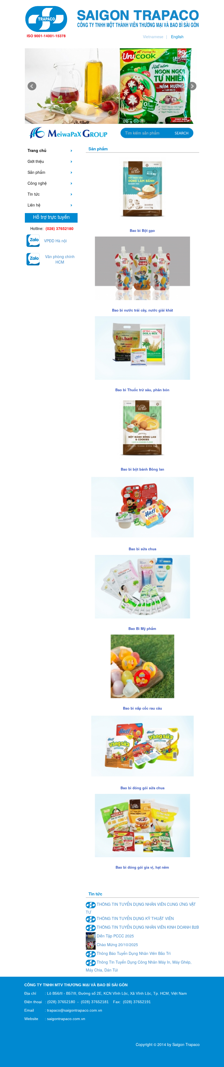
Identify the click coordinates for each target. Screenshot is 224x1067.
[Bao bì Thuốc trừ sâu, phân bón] (142, 347)
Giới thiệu (36, 161)
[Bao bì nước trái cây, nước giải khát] (142, 267)
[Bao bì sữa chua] (142, 506)
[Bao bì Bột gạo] (142, 188)
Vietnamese (153, 36)
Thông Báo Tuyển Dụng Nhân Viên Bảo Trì (133, 953)
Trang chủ (37, 150)
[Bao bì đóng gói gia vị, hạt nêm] (142, 825)
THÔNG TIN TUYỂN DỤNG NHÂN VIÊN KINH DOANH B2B (147, 927)
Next (192, 86)
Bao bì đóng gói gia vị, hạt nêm (142, 867)
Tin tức (34, 194)
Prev (32, 86)
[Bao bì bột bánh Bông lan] (142, 427)
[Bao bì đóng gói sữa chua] (142, 745)
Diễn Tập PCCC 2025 (115, 936)
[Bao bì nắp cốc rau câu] (142, 665)
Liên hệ (34, 205)
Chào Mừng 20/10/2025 (117, 944)
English (177, 36)
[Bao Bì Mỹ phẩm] (142, 586)
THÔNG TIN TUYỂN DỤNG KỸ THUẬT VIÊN (135, 918)
